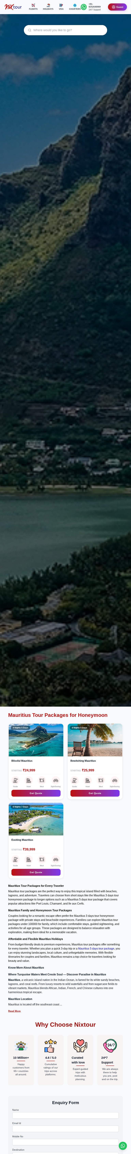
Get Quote (36, 793)
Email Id (16, 1123)
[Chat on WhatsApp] (123, 1146)
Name (15, 1109)
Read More (14, 1011)
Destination (18, 1149)
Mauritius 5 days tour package (96, 948)
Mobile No (17, 1136)
